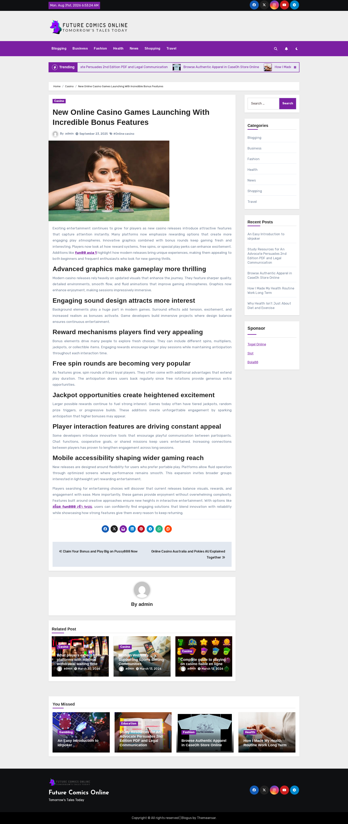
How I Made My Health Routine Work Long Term (265, 743)
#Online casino (123, 134)
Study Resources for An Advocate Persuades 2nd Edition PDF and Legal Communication (141, 738)
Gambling (66, 732)
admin (69, 133)
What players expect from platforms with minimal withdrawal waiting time (79, 659)
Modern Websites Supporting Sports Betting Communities (141, 659)
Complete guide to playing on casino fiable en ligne (203, 662)
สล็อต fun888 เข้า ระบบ (72, 507)
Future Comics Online (79, 793)
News (134, 48)
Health (118, 48)
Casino (59, 101)
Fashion (100, 48)
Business (80, 48)
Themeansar (206, 818)
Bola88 (253, 362)
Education (128, 723)
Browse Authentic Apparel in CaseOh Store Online (203, 743)
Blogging (59, 48)
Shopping (153, 48)
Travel (171, 48)
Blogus (186, 818)
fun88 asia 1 (86, 253)
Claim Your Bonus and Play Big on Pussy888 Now (100, 551)
